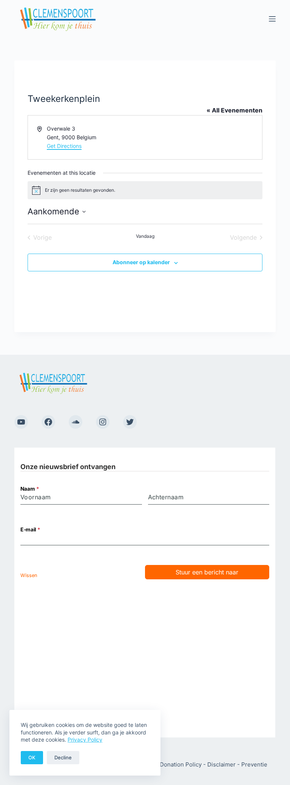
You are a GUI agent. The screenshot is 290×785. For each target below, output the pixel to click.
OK (31, 757)
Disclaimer (221, 764)
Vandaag (145, 236)
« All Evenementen (234, 110)
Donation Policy (181, 764)
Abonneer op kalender (141, 262)
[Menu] (272, 18)
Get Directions (64, 146)
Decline (63, 757)
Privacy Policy (85, 739)
